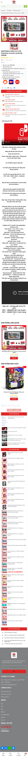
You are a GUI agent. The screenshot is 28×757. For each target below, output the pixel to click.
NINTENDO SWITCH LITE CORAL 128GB (17, 615)
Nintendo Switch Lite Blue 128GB (15, 620)
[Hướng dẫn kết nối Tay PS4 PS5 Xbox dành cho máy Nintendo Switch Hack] (4, 439)
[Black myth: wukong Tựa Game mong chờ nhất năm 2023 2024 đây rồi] (4, 444)
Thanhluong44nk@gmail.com (10, 684)
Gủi (14, 671)
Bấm (19, 71)
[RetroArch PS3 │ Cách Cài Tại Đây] (4, 436)
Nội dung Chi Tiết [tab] (7, 121)
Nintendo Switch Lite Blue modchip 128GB (17, 545)
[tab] (14, 632)
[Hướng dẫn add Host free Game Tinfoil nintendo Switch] (4, 421)
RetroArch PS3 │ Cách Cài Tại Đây (15, 435)
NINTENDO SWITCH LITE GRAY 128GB (16, 609)
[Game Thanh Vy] (14, 2)
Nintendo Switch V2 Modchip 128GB (15, 458)
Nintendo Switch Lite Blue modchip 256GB (17, 539)
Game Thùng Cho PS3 (12, 431)
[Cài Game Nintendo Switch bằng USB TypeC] (4, 428)
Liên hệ (10, 755)
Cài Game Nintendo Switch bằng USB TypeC (17, 427)
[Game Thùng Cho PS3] (4, 432)
